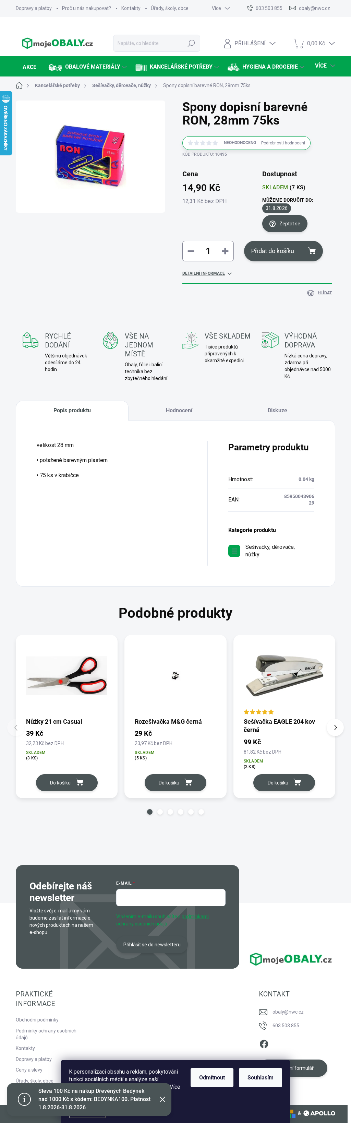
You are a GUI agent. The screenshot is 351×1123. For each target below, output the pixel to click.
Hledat (191, 43)
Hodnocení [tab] (179, 410)
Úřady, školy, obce (170, 8)
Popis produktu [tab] (72, 410)
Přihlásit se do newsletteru (152, 944)
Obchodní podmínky (37, 1019)
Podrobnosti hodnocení (283, 143)
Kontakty (131, 8)
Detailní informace (203, 273)
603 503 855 (286, 1025)
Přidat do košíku (272, 251)
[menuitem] (28, 67)
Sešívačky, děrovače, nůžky (270, 551)
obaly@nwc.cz (288, 1012)
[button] (150, 812)
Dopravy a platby (34, 8)
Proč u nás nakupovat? (86, 8)
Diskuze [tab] (277, 410)
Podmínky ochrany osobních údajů (46, 1034)
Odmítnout (212, 1077)
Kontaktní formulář (293, 1068)
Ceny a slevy (29, 1070)
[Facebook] (264, 1043)
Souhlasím (260, 1077)
